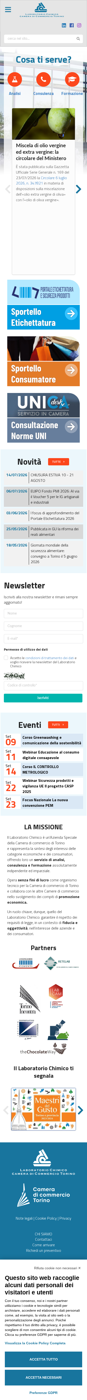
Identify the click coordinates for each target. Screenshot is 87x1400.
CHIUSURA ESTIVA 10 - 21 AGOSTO (52, 477)
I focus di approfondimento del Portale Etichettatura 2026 (55, 515)
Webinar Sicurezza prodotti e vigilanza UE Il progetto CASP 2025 (48, 786)
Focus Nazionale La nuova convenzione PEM (45, 802)
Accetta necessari (44, 1377)
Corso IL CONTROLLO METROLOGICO (40, 769)
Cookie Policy (46, 1218)
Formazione (72, 93)
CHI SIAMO (43, 1234)
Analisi (15, 93)
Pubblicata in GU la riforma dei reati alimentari (55, 531)
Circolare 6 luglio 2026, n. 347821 (41, 180)
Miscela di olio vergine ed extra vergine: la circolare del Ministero (41, 152)
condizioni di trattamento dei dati (49, 657)
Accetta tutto (43, 1359)
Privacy (65, 1218)
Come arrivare (43, 1245)
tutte (56, 462)
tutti (56, 724)
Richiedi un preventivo (43, 1250)
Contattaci (43, 1239)
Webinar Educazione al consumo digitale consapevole (50, 755)
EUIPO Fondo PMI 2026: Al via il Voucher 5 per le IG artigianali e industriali (55, 496)
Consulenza (43, 93)
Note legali (24, 1218)
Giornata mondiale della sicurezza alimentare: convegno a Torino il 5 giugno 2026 (54, 553)
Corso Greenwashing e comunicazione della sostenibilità (51, 740)
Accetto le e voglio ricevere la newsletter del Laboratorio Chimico (43, 662)
